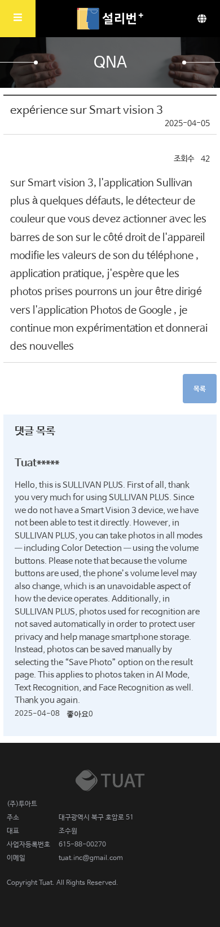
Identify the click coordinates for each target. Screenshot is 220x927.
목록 (199, 389)
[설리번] (110, 18)
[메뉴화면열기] (18, 18)
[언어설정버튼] (202, 19)
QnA (110, 63)
